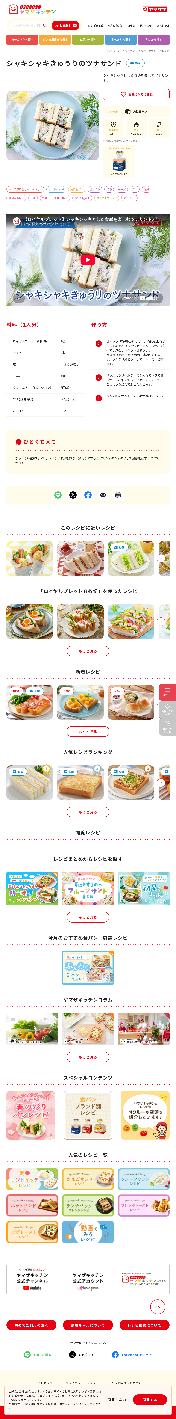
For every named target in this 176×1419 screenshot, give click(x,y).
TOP (109, 51)
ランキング (146, 25)
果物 (109, 189)
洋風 (146, 189)
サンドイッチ (56, 189)
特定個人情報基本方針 (127, 1383)
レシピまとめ (95, 25)
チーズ (122, 189)
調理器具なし (16, 198)
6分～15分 (129, 198)
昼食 (44, 198)
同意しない (117, 1399)
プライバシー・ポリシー (82, 1383)
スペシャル (163, 25)
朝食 (33, 198)
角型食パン (76, 189)
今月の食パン (115, 25)
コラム (131, 25)
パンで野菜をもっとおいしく (25, 189)
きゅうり (95, 189)
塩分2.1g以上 (82, 198)
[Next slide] (161, 558)
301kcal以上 (61, 198)
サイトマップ (43, 1383)
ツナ (134, 189)
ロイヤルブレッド (106, 198)
